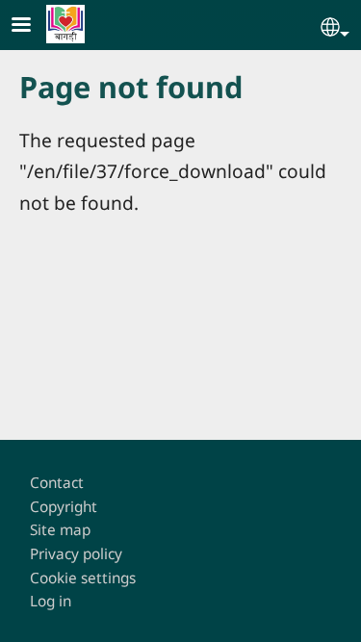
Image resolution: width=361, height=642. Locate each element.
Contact (57, 483)
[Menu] (33, 26)
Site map (60, 530)
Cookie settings (83, 578)
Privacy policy (76, 554)
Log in (50, 601)
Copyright (63, 507)
